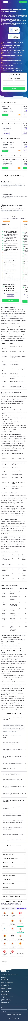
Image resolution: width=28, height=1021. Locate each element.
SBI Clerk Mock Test (5, 985)
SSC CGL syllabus (5, 315)
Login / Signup (22, 2)
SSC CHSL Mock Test (5, 999)
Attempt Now (5, 114)
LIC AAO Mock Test (5, 997)
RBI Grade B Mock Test (5, 994)
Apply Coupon (10, 295)
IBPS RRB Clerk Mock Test (6, 988)
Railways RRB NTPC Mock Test (7, 996)
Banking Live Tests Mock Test (7, 982)
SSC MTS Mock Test (5, 1002)
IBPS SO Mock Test (5, 991)
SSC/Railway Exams (21, 908)
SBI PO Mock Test (4, 979)
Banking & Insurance (5, 908)
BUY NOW (10, 300)
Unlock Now (6, 133)
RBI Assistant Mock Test (6, 1000)
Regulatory (13, 908)
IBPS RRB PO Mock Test (6, 990)
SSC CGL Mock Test (5, 993)
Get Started (14, 88)
